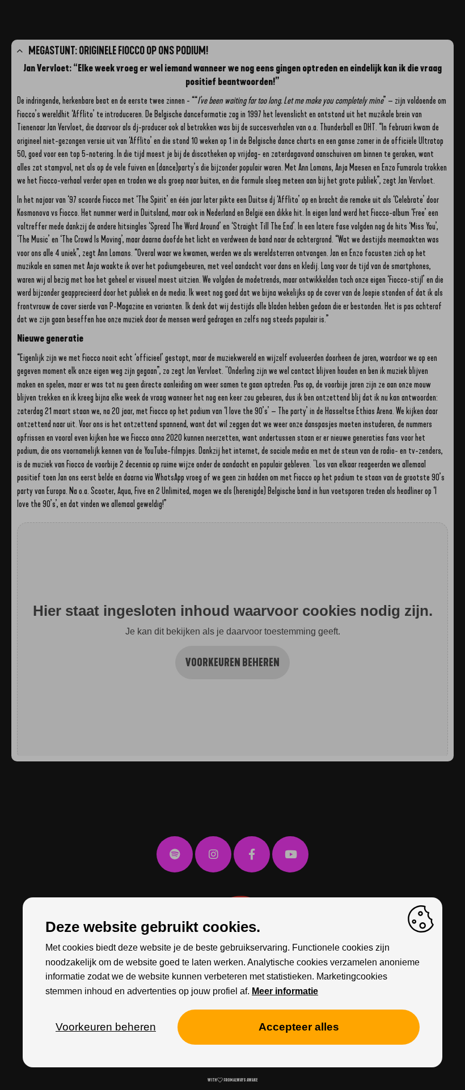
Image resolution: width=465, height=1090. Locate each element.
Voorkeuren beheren (232, 662)
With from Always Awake (232, 1080)
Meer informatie (285, 991)
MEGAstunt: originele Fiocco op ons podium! (118, 50)
